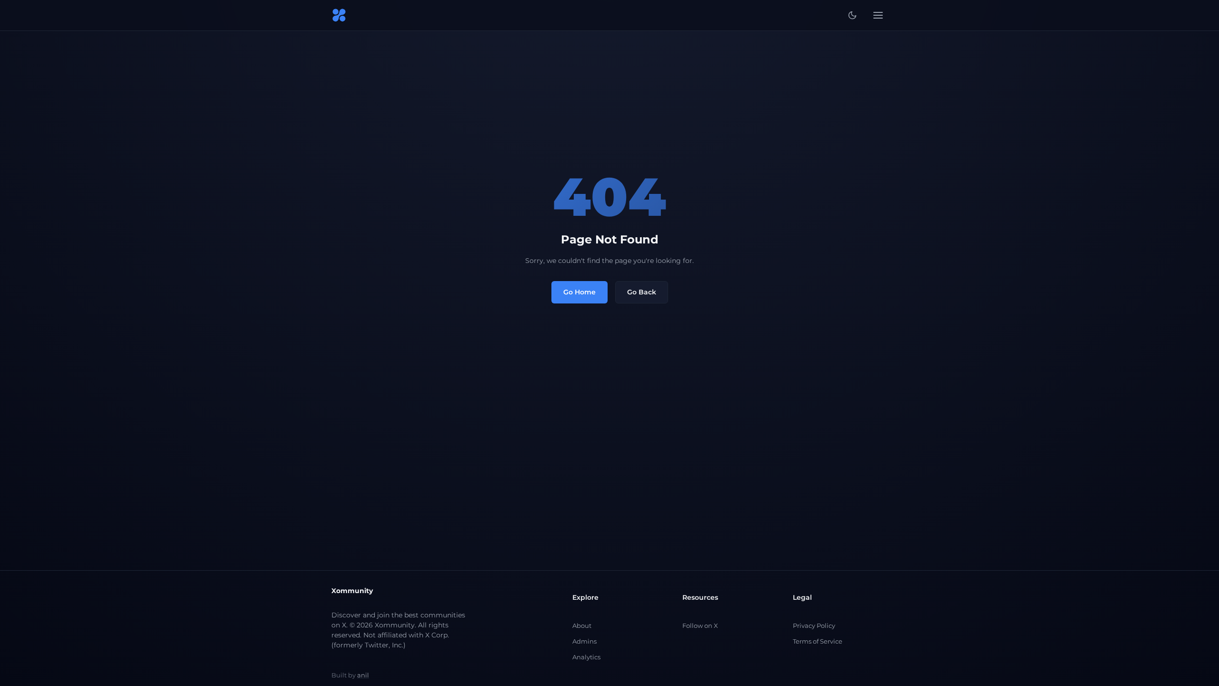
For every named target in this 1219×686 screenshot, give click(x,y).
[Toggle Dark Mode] (852, 15)
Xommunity (352, 590)
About (581, 625)
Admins (584, 641)
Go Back (641, 292)
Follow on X (700, 625)
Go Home (579, 292)
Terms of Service (817, 641)
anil (363, 675)
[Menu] (878, 15)
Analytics (586, 657)
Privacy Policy (814, 625)
